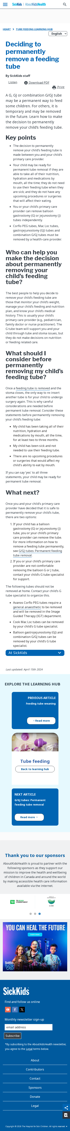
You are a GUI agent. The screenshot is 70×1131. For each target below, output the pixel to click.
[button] (35, 653)
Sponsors (35, 1088)
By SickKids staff (18, 76)
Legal (29, 1049)
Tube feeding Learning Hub (34, 29)
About (35, 1060)
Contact (35, 1078)
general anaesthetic (27, 607)
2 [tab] (35, 914)
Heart (7, 29)
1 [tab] (30, 914)
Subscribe (13, 1036)
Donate (35, 1097)
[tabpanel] (19, 901)
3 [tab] (39, 914)
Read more (42, 720)
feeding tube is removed (33, 388)
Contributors (35, 1069)
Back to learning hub (35, 769)
